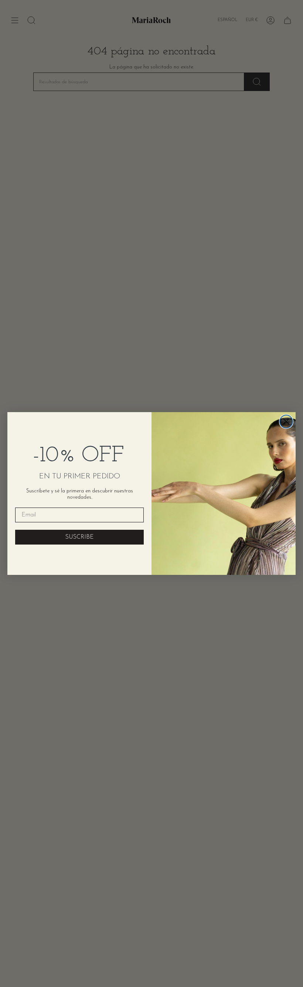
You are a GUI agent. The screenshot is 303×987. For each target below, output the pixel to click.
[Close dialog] (286, 421)
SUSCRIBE (79, 537)
